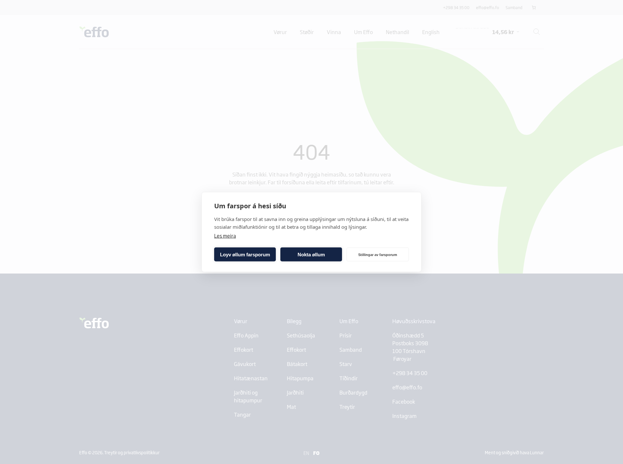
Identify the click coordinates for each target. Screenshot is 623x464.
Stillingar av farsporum (377, 254)
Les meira (225, 235)
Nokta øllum (311, 254)
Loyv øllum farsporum (245, 254)
